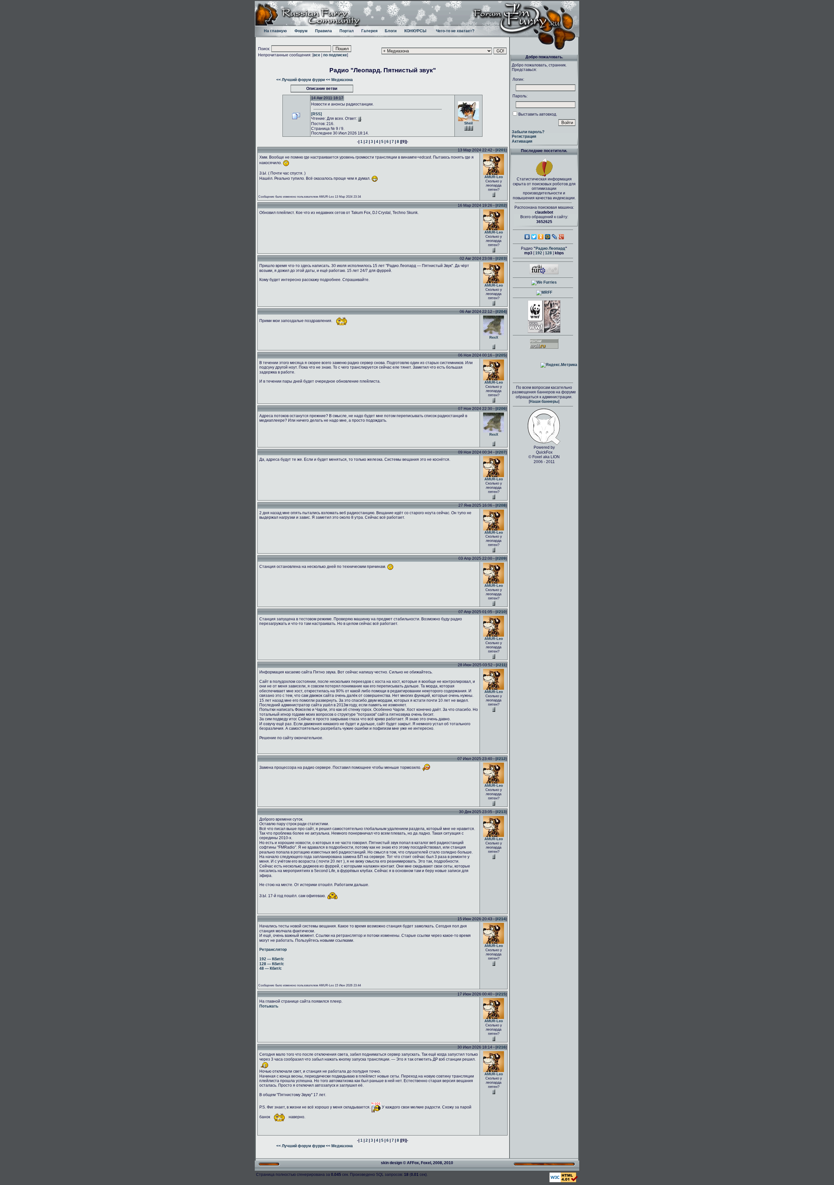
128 (548, 253)
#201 (501, 150)
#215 (501, 994)
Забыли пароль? (528, 132)
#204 (501, 311)
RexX (493, 337)
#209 (501, 558)
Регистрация (524, 136)
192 (538, 253)
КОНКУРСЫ (415, 31)
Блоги (390, 31)
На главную (275, 31)
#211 (501, 665)
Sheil (468, 123)
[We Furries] (544, 282)
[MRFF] (544, 292)
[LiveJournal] (554, 237)
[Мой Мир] (547, 237)
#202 (501, 205)
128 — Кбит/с (271, 964)
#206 (501, 408)
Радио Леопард (550, 248)
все (316, 55)
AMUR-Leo (493, 177)
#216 (501, 1047)
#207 (501, 452)
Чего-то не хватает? (455, 31)
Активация (522, 141)
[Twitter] (534, 237)
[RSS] (316, 114)
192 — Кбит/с (271, 959)
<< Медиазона (339, 80)
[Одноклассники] (541, 237)
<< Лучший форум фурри (300, 80)
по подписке (335, 55)
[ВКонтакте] (527, 237)
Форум (301, 31)
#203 (501, 258)
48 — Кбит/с (270, 968)
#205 (501, 355)
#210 (501, 612)
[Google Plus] (561, 237)
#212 (501, 758)
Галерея (369, 31)
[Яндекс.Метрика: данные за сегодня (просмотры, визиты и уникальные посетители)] (558, 365)
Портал (346, 31)
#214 (501, 919)
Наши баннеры (544, 401)
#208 (501, 505)
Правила (323, 31)
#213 (501, 812)
